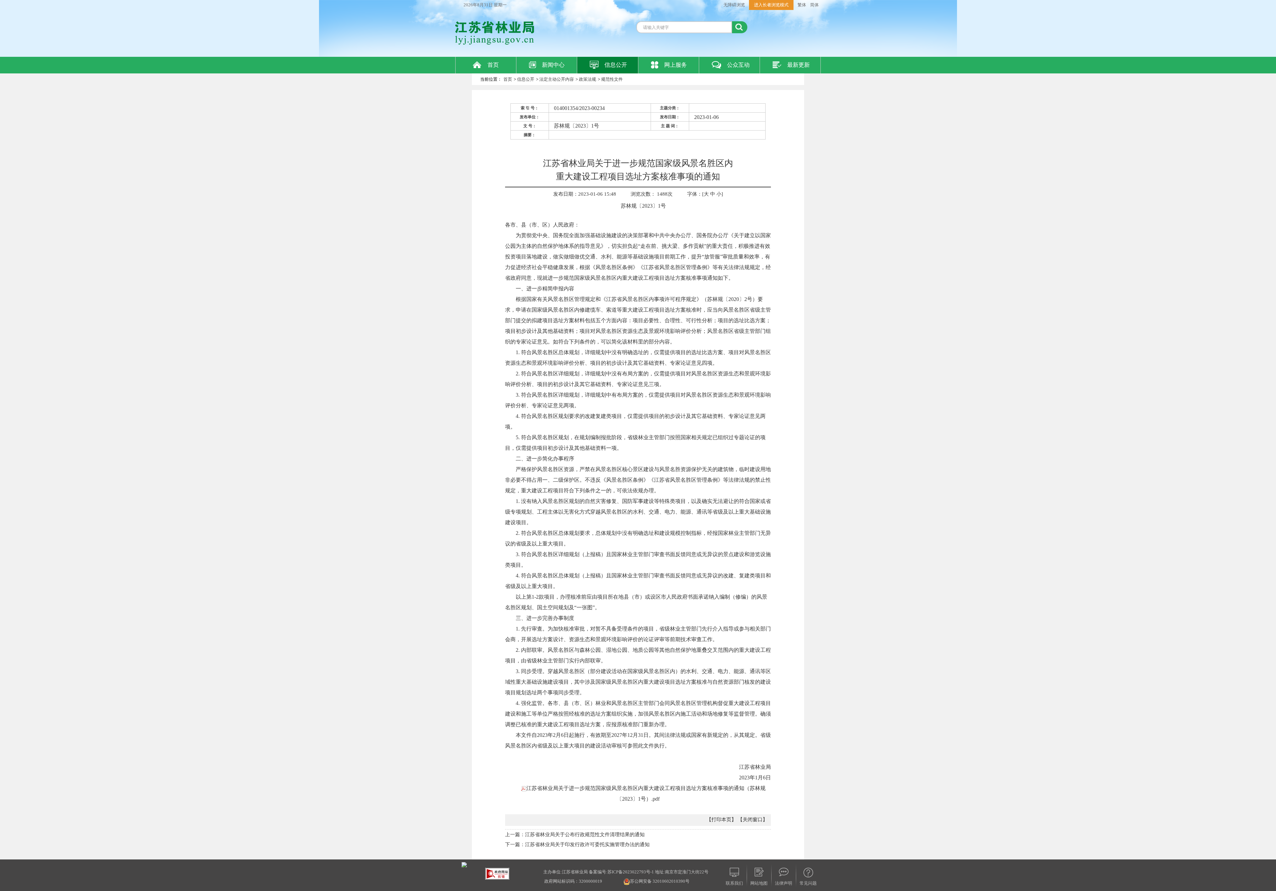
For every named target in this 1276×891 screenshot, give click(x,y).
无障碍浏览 (734, 4)
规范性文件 (612, 79)
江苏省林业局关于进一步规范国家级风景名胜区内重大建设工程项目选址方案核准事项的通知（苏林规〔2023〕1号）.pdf (646, 793)
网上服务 (675, 65)
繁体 (802, 4)
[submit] (739, 27)
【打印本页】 (721, 819)
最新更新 (798, 65)
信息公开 (615, 65)
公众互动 (738, 65)
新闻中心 (553, 65)
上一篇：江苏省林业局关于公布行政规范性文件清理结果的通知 (575, 834)
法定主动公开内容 (556, 79)
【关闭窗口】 (753, 819)
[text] (684, 27)
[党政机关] (464, 864)
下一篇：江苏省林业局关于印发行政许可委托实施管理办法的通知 (577, 844)
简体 (814, 4)
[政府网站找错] (497, 873)
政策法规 (587, 79)
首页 (493, 65)
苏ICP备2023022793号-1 (630, 871)
